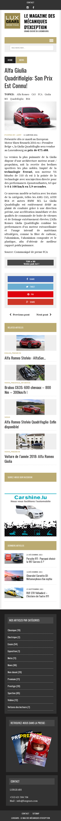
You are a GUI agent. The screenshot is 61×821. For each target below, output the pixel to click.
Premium (16, 353)
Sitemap (36, 813)
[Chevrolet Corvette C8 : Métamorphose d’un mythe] (14, 579)
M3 (6, 98)
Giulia (48, 94)
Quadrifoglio (17, 98)
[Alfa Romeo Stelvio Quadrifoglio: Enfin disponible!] (30, 412)
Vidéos (11, 700)
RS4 (28, 98)
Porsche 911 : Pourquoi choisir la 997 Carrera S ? (41, 560)
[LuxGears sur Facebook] (33, 7)
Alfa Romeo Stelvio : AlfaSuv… (25, 358)
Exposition (12, 651)
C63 (34, 94)
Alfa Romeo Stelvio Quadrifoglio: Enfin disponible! (30, 424)
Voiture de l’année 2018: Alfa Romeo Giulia (29, 458)
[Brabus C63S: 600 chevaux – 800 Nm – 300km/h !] (30, 378)
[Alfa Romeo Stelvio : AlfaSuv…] (30, 348)
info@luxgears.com (27, 800)
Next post (42, 314)
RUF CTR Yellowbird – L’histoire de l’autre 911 (37, 594)
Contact (30, 2)
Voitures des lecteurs (17, 707)
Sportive (25, 383)
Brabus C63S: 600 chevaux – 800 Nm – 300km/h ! (28, 389)
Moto (10, 658)
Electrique (12, 637)
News (7, 383)
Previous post (21, 314)
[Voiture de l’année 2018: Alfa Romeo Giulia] (30, 447)
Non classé (12, 672)
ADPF (18, 135)
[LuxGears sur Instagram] (27, 7)
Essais (8, 353)
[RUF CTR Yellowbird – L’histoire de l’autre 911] (14, 596)
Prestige (15, 383)
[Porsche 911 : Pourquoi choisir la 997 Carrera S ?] (14, 561)
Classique (12, 630)
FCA (40, 94)
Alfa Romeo (23, 94)
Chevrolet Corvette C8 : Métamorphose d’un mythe (39, 577)
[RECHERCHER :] (32, 47)
